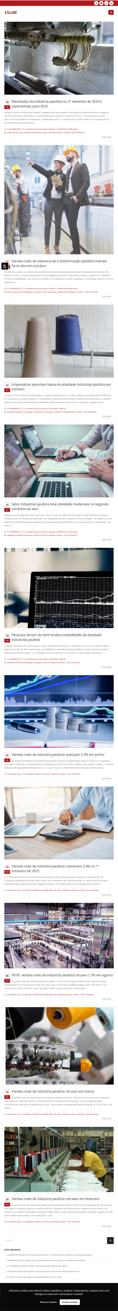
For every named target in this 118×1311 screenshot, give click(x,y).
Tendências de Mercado (66, 129)
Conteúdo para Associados (36, 129)
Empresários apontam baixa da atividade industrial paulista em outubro (61, 387)
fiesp (21, 132)
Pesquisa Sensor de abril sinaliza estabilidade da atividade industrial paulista (57, 637)
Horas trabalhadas (26, 292)
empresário (39, 412)
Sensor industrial (50, 662)
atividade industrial (15, 412)
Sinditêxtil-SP (15, 129)
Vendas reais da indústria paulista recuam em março (53, 1091)
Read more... (107, 137)
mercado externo (55, 132)
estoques (49, 412)
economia (28, 535)
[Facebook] (96, 3)
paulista (74, 890)
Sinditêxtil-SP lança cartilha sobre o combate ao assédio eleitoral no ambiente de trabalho (46, 1260)
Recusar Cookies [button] (48, 1302)
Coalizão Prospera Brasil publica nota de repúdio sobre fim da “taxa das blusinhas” (43, 1271)
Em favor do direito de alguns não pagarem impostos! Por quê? (34, 1277)
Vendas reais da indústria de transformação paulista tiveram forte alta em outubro (59, 263)
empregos (28, 412)
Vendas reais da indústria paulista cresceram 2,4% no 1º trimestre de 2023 (55, 868)
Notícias (52, 129)
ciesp (9, 292)
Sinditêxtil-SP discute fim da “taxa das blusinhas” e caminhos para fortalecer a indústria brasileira (49, 1255)
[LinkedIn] (111, 3)
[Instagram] (106, 3)
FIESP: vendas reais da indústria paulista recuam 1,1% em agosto (62, 975)
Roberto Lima (15, 774)
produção (52, 292)
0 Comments (79, 132)
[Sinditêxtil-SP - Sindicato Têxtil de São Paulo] (10, 12)
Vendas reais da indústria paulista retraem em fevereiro (55, 1198)
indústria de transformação (35, 132)
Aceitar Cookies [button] (70, 1302)
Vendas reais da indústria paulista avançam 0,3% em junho (58, 754)
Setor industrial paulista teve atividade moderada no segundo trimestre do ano (60, 506)
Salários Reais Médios (66, 292)
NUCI (45, 292)
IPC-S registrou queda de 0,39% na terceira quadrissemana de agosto (37, 1266)
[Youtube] (101, 3)
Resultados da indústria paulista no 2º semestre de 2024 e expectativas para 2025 (57, 103)
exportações (12, 132)
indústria (38, 292)
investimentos (69, 412)
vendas (67, 132)
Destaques (53, 408)
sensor (74, 1114)
